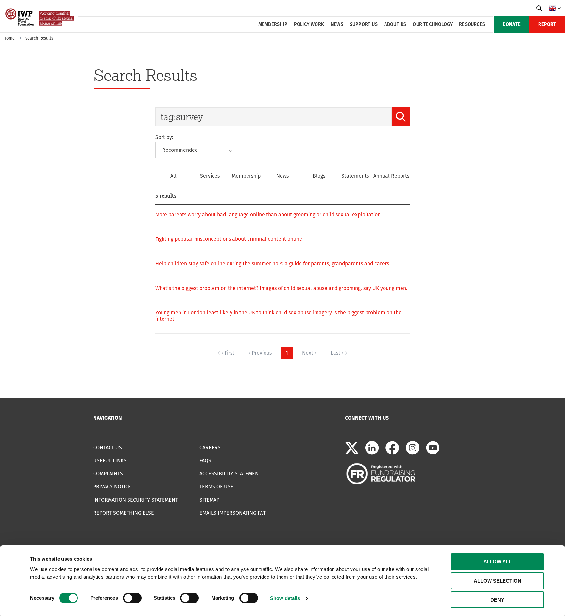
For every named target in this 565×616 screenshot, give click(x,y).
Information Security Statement (135, 500)
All (173, 176)
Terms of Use (216, 487)
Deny (497, 600)
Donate (512, 24)
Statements (355, 176)
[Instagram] (412, 453)
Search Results (39, 38)
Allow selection (497, 581)
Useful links (110, 460)
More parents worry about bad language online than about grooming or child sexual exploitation (268, 214)
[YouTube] (433, 453)
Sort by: (164, 137)
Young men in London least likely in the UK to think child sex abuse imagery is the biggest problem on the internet (278, 315)
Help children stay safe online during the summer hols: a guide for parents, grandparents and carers (272, 263)
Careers (210, 447)
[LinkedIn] (372, 453)
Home (9, 38)
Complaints (108, 473)
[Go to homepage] (40, 30)
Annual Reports (391, 176)
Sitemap (209, 500)
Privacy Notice (112, 487)
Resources (472, 24)
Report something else (123, 513)
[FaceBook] (392, 453)
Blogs (319, 176)
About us (395, 24)
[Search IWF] (539, 8)
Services (210, 176)
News (337, 24)
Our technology (433, 24)
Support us (364, 24)
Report (547, 24)
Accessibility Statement (230, 473)
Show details (285, 598)
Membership (272, 24)
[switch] (132, 598)
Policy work (309, 24)
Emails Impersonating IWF (232, 513)
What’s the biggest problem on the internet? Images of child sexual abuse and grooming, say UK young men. (281, 288)
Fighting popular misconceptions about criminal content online (228, 239)
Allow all (497, 561)
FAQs (205, 460)
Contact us (107, 447)
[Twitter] (352, 453)
